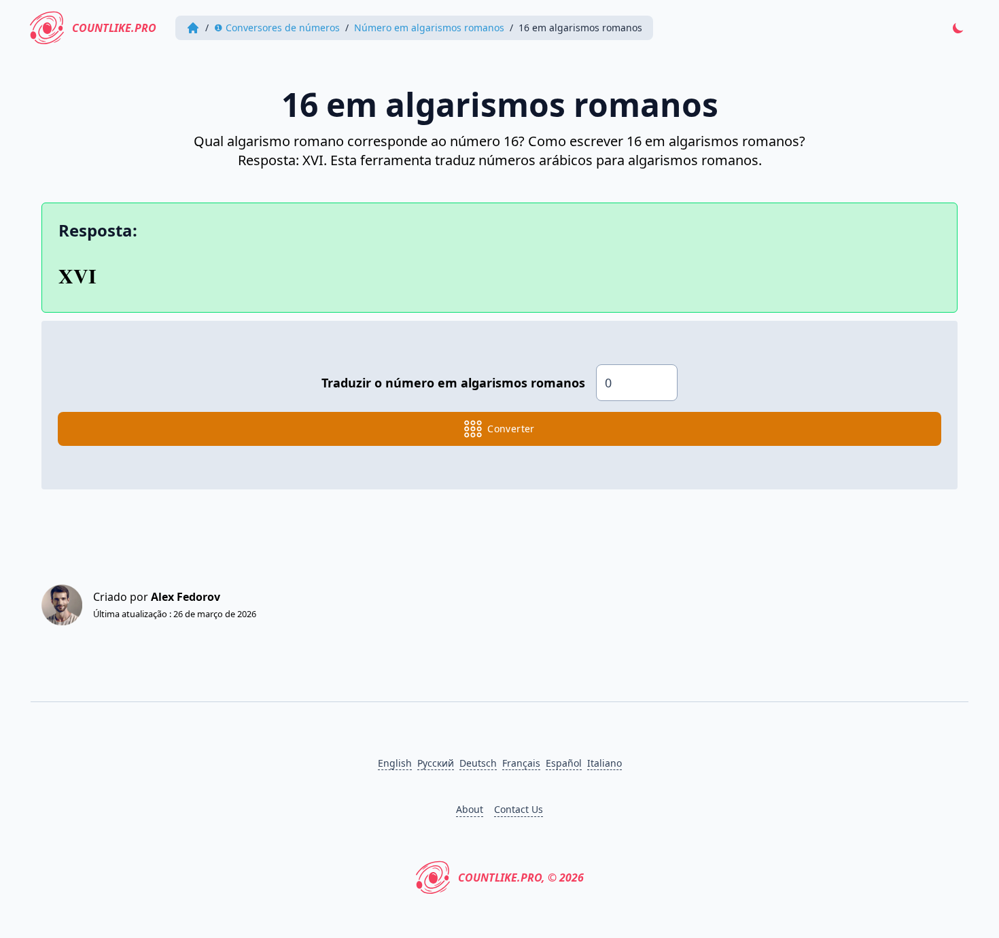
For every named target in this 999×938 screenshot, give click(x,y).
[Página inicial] (193, 28)
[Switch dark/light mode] (958, 27)
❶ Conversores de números (277, 27)
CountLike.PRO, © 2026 (521, 877)
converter (510, 428)
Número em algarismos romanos (429, 27)
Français (521, 763)
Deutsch (478, 763)
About (469, 809)
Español (564, 763)
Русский (435, 763)
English (395, 763)
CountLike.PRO (114, 27)
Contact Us (518, 809)
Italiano (604, 763)
